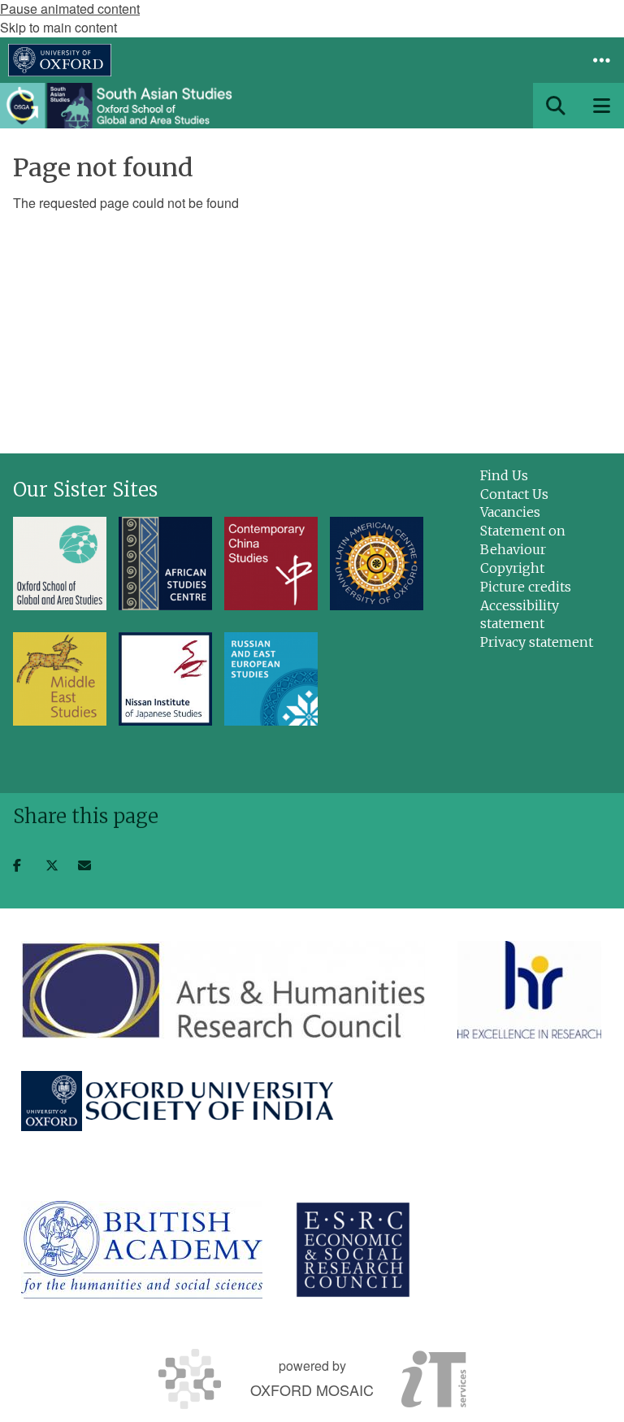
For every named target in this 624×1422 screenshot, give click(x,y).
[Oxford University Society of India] (178, 1101)
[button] (601, 60)
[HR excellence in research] (529, 989)
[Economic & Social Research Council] (353, 1249)
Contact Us (514, 494)
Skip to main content (58, 27)
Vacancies (510, 512)
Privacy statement (536, 642)
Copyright (512, 568)
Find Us (504, 475)
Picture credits (525, 587)
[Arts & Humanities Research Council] (223, 989)
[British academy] (141, 1249)
